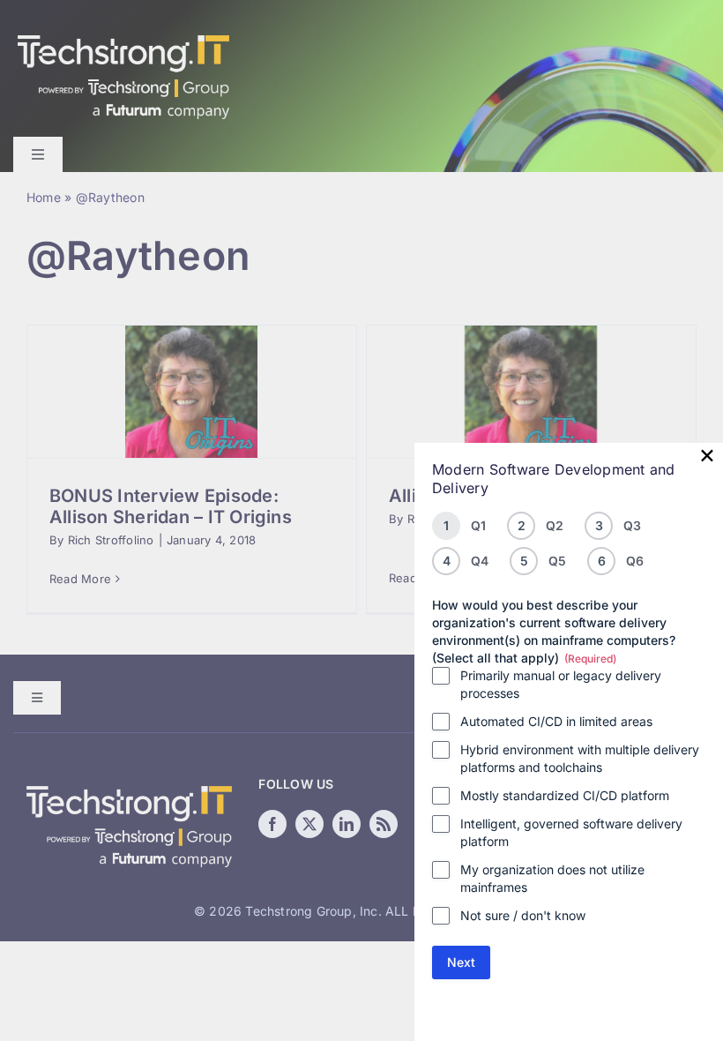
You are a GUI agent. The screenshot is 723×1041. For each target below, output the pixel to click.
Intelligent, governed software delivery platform (571, 832)
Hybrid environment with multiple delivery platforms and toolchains (579, 758)
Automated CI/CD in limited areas (556, 721)
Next (461, 962)
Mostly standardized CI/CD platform (564, 795)
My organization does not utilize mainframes (552, 878)
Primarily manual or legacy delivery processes (560, 684)
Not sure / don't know (522, 915)
